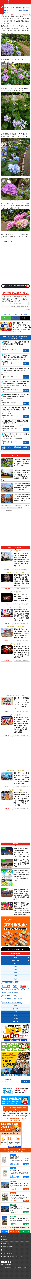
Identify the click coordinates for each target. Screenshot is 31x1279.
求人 (20, 15)
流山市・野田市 (6, 986)
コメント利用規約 (26, 309)
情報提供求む (6, 1243)
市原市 (20, 999)
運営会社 (5, 1239)
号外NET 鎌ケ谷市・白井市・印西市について (13, 1256)
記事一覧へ (15, 314)
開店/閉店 (25, 15)
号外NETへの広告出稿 (8, 1246)
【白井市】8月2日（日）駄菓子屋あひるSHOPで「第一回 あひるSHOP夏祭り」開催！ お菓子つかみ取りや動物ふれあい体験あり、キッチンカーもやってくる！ (21, 799)
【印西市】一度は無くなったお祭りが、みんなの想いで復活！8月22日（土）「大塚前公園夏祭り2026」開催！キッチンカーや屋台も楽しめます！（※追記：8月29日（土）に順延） (22, 908)
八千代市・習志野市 (13, 992)
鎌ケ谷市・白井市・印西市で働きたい (15, 336)
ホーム (4, 1236)
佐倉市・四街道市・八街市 (9, 999)
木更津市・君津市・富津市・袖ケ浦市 (11, 1002)
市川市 (26, 989)
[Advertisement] (15, 529)
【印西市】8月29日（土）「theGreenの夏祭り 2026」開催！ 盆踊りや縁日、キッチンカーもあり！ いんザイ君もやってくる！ (21, 852)
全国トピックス (5, 15)
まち (3, 510)
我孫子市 (15, 986)
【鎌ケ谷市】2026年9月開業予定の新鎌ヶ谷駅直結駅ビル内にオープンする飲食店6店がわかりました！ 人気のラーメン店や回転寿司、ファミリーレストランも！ (21, 560)
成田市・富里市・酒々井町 (9, 995)
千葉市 (16, 982)
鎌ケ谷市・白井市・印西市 (9, 989)
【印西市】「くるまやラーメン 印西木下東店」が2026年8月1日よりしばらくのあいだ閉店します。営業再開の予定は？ (21, 633)
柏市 (23, 986)
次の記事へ (24, 314)
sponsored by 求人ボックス (15, 338)
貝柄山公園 (9, 508)
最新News (13, 15)
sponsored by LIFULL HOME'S (15, 1151)
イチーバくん (9, 510)
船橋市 (4, 992)
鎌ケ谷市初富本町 (18, 508)
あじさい (4, 508)
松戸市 (20, 989)
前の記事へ (6, 314)
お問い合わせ (6, 1250)
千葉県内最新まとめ (7, 982)
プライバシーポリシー (8, 1253)
